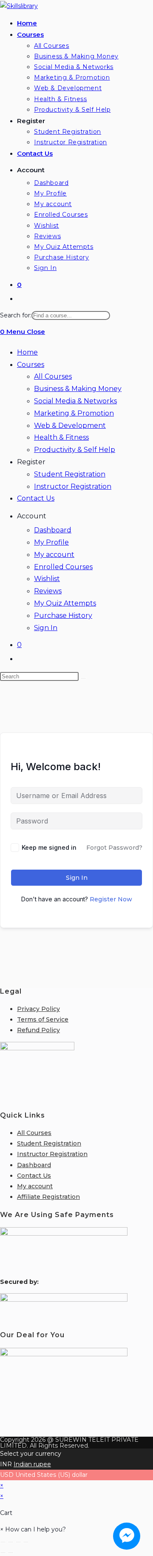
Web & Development (70, 425)
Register (31, 462)
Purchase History (63, 615)
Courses (30, 365)
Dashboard (52, 530)
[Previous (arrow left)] (3, 1552)
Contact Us (35, 498)
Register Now (111, 899)
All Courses (53, 376)
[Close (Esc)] (26, 1542)
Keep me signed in (49, 847)
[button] (33, 1529)
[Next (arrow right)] (11, 1552)
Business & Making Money (78, 389)
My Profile (51, 542)
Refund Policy (38, 1030)
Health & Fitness (61, 437)
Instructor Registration (72, 486)
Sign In (45, 628)
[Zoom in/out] (3, 1542)
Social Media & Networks (75, 401)
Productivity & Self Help (74, 450)
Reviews (48, 591)
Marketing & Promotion (74, 413)
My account (54, 555)
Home (27, 352)
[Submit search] (83, 678)
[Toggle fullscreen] (11, 1542)
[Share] (18, 1542)
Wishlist (47, 579)
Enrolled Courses (63, 567)
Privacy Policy (38, 1009)
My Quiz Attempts (65, 603)
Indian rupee (32, 1464)
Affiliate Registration (48, 1197)
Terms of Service (42, 1019)
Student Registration (69, 474)
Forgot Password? (114, 847)
